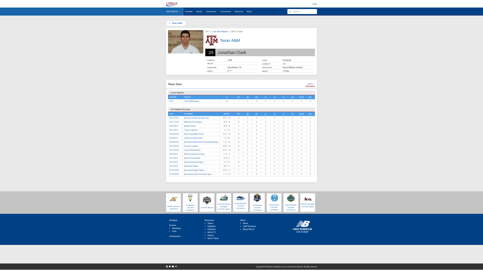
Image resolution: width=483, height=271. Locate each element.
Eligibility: (266, 64)
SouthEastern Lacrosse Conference (257, 207)
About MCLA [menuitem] (248, 229)
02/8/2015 (173, 154)
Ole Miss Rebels (192, 166)
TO (292, 97)
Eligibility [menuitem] (211, 226)
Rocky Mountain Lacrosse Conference (240, 205)
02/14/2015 (174, 150)
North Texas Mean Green (194, 134)
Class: (264, 60)
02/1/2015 (173, 166)
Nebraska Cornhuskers (193, 122)
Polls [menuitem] (174, 231)
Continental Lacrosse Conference (190, 207)
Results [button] (199, 12)
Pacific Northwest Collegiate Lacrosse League (223, 206)
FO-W (301, 97)
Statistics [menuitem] (211, 229)
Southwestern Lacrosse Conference (274, 207)
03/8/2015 (173, 138)
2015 (171, 101)
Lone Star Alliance (220, 31)
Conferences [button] (211, 12)
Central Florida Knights (195, 162)
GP (238, 97)
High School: (267, 68)
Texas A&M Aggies (191, 101)
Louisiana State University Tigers (199, 174)
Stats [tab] (310, 84)
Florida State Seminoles (195, 154)
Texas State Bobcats (192, 150)
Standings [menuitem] (176, 228)
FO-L (310, 97)
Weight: (265, 71)
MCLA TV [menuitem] (211, 232)
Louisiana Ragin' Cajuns (195, 170)
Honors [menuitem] (210, 235)
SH (256, 97)
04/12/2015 (174, 118)
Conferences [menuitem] (174, 236)
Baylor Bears (191, 126)
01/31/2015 (174, 170)
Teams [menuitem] (210, 223)
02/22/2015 (174, 146)
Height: (210, 71)
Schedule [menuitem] (189, 12)
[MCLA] (172, 4)
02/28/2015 (174, 142)
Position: (210, 60)
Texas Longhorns (191, 130)
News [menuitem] (245, 223)
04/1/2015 (173, 130)
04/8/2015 (173, 126)
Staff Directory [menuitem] (249, 226)
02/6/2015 (173, 162)
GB (248, 97)
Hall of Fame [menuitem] (213, 238)
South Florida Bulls (193, 158)
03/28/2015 (174, 134)
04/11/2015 (174, 122)
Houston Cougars (191, 146)
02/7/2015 (173, 158)
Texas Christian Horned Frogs (197, 118)
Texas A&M (176, 23)
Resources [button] (239, 12)
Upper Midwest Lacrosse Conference (290, 207)
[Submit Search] (289, 11)
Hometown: (212, 68)
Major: (210, 63)
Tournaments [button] (225, 12)
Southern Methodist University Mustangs (202, 142)
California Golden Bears (193, 138)
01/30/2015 (174, 174)
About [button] (249, 12)
